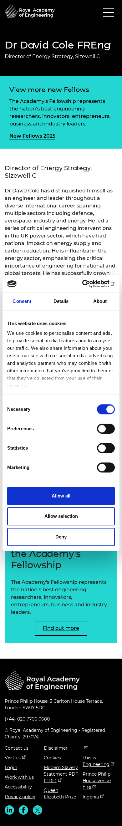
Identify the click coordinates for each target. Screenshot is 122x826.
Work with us (19, 777)
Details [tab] (61, 301)
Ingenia (91, 797)
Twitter (37, 810)
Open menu (108, 13)
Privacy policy (20, 796)
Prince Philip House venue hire (97, 780)
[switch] (106, 429)
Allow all (61, 495)
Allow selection (61, 516)
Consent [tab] (22, 301)
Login (11, 767)
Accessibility (18, 787)
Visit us (13, 758)
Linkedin (9, 810)
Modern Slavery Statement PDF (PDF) (61, 774)
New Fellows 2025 (32, 136)
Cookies (52, 758)
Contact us (16, 748)
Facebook (23, 810)
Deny (61, 536)
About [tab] (100, 301)
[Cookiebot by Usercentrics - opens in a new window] (88, 284)
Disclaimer (56, 748)
